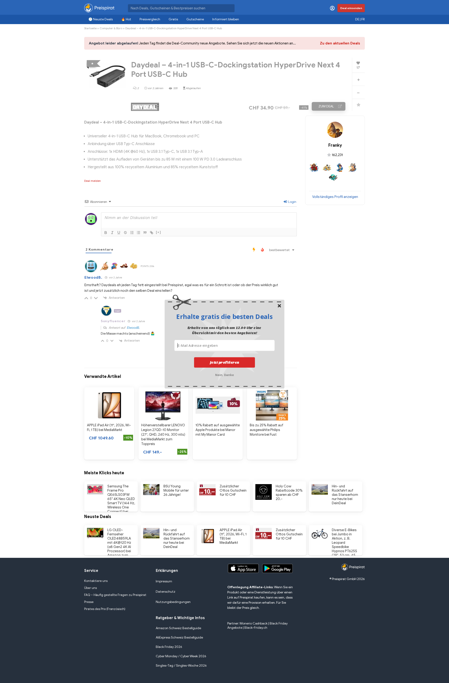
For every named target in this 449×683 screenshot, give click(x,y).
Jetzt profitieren (224, 362)
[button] (224, 316)
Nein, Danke (224, 374)
